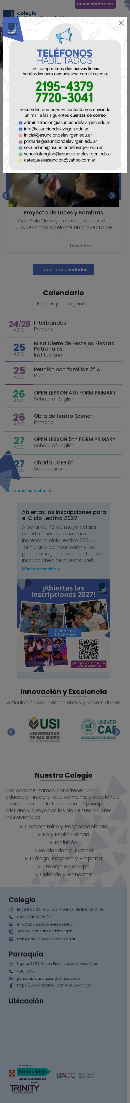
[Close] (121, 23)
